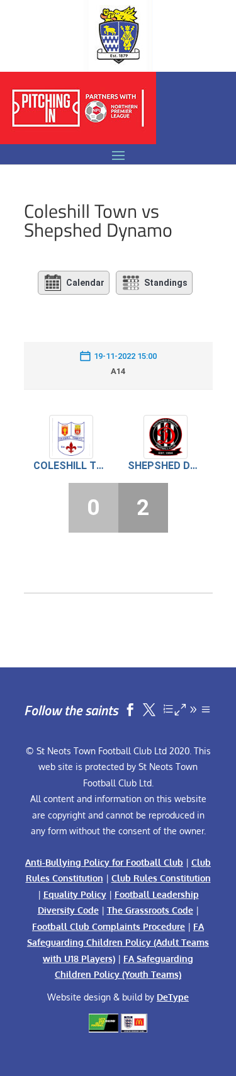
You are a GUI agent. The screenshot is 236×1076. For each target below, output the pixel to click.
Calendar (85, 283)
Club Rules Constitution (161, 878)
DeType (173, 997)
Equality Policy (74, 894)
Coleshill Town (71, 466)
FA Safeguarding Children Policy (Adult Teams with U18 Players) (118, 942)
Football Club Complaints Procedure (108, 926)
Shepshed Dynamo (165, 466)
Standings (166, 283)
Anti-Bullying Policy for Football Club (104, 862)
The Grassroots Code (150, 910)
